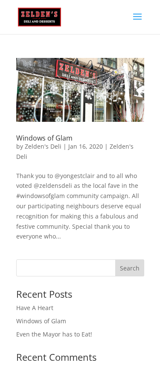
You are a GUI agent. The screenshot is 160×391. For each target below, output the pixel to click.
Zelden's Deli (43, 146)
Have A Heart (34, 308)
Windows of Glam (44, 138)
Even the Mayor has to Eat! (54, 334)
